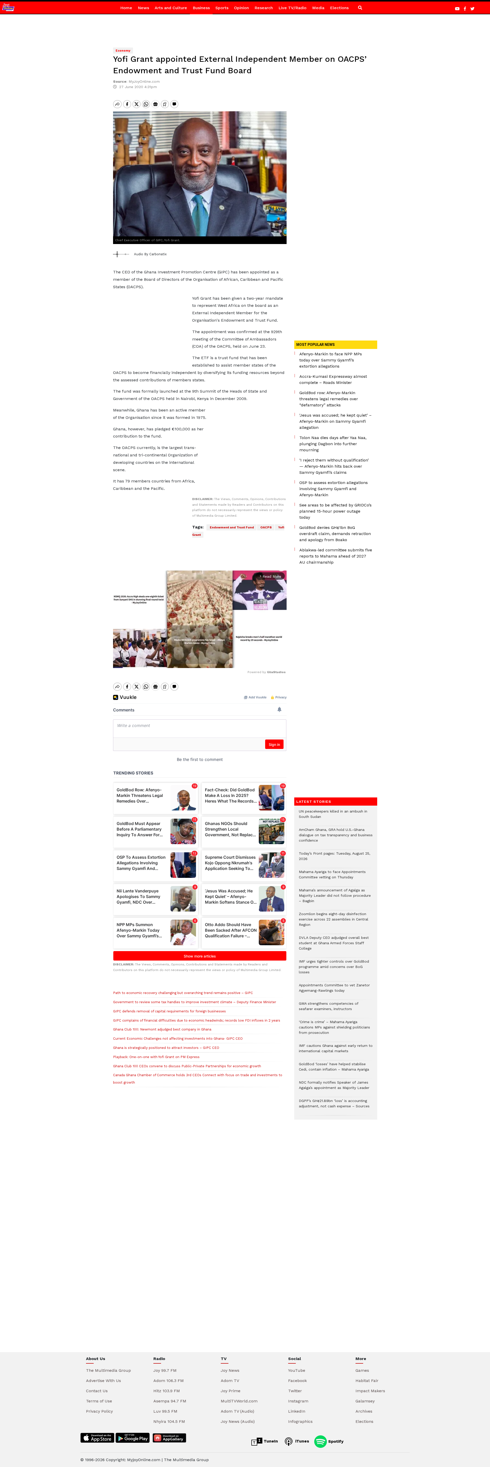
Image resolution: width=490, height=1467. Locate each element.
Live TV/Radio (292, 7)
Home (126, 7)
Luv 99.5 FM (165, 1411)
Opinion (241, 7)
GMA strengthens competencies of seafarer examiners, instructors (328, 1008)
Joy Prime (230, 1390)
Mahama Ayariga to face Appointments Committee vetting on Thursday (332, 877)
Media (318, 7)
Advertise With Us (103, 1380)
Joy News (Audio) (238, 1421)
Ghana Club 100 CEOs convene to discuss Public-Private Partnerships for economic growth (187, 1066)
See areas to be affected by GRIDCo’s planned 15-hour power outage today (335, 511)
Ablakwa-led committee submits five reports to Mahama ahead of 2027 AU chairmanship (335, 556)
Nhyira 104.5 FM (169, 1421)
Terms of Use (99, 1401)
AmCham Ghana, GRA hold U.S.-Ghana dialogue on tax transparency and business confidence (336, 838)
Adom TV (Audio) (237, 1411)
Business (201, 7)
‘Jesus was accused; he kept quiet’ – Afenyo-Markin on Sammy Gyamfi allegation (335, 421)
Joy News (230, 1370)
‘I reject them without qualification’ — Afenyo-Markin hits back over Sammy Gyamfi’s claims (334, 466)
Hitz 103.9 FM (166, 1390)
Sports (221, 7)
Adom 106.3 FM (168, 1380)
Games (362, 1370)
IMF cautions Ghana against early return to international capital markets (336, 1051)
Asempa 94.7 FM (169, 1401)
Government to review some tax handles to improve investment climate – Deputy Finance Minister (194, 1002)
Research (263, 7)
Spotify (335, 1441)
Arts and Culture (171, 7)
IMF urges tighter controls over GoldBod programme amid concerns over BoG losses (334, 969)
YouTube (296, 1370)
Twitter (295, 1390)
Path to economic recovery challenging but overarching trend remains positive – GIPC (183, 993)
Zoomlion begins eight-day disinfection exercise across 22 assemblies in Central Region (333, 922)
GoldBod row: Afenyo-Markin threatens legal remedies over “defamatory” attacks (328, 398)
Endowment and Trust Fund (231, 527)
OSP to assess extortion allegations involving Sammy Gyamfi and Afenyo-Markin (333, 488)
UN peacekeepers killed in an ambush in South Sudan (333, 816)
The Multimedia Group (108, 1370)
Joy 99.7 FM (165, 1370)
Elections (339, 7)
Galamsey (365, 1401)
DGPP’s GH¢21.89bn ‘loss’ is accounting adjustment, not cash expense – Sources (334, 1106)
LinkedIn (296, 1411)
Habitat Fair (367, 1380)
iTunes (301, 1441)
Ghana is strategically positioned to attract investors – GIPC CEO (166, 1048)
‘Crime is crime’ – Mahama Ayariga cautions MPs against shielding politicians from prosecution (334, 1030)
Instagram (298, 1401)
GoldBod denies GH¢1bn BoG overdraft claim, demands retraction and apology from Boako (335, 533)
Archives (364, 1411)
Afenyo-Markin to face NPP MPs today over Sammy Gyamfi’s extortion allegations (330, 360)
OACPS (266, 527)
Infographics (300, 1421)
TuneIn (270, 1441)
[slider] (177, 661)
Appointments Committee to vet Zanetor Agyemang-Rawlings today (334, 990)
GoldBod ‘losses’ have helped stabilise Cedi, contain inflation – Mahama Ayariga (334, 1069)
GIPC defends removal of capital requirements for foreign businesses (169, 1011)
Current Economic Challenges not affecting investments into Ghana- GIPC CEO (178, 1038)
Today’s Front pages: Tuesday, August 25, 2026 (334, 858)
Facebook (297, 1380)
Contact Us (97, 1390)
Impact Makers (370, 1390)
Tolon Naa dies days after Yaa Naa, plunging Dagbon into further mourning (332, 443)
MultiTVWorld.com (239, 1401)
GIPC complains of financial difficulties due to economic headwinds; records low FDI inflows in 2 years (196, 1020)
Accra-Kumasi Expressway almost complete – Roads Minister (333, 379)
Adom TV (230, 1380)
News (143, 7)
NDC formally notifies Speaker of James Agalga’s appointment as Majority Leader (334, 1087)
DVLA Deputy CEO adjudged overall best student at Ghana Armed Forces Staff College (334, 946)
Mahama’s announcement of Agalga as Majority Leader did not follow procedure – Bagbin (335, 898)
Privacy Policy (99, 1411)
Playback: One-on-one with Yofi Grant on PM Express (156, 1057)
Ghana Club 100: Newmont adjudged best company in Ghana (162, 1029)
